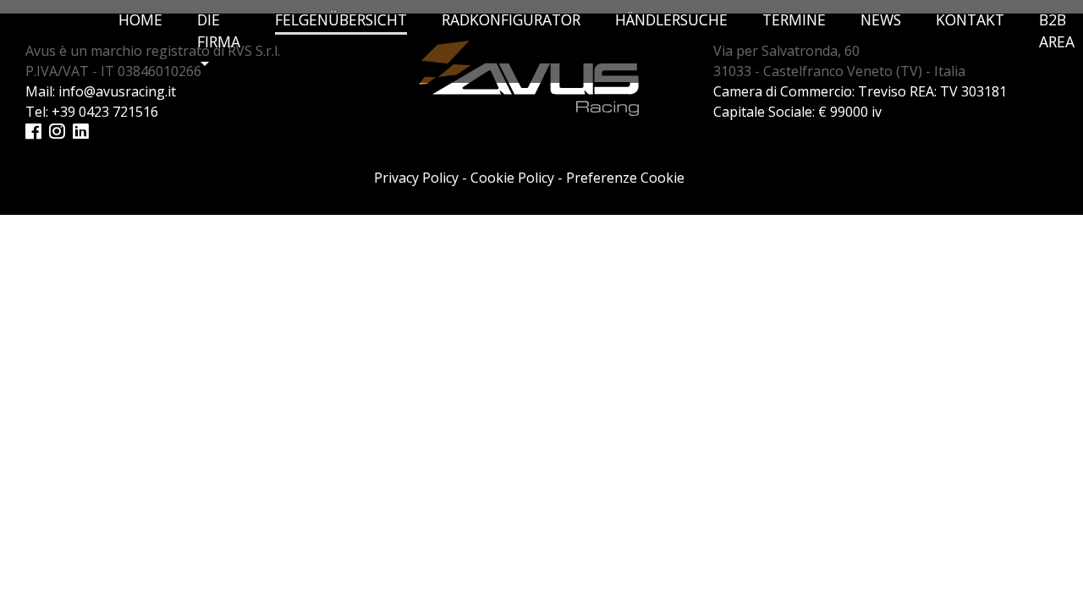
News (880, 19)
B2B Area (1057, 30)
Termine (794, 19)
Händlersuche (671, 19)
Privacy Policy (416, 177)
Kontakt (970, 19)
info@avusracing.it (117, 91)
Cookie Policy (512, 177)
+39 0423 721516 (105, 111)
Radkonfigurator (511, 19)
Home (140, 19)
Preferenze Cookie (625, 177)
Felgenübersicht (341, 19)
